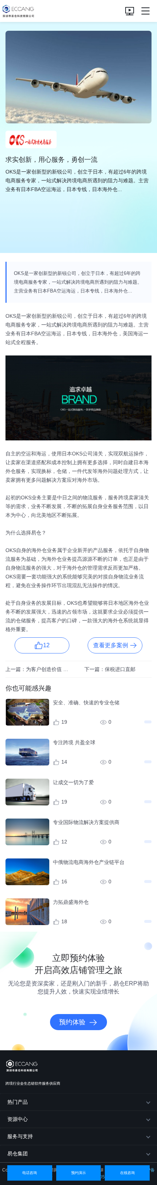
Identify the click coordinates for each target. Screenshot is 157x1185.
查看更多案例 (110, 645)
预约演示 (78, 1173)
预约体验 (72, 1022)
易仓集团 (17, 1153)
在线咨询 (127, 1173)
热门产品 (17, 1102)
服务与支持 (20, 1136)
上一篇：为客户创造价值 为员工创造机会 (39, 669)
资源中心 (17, 1119)
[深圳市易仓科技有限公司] (17, 11)
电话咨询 (29, 1173)
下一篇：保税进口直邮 (109, 669)
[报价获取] (129, 11)
